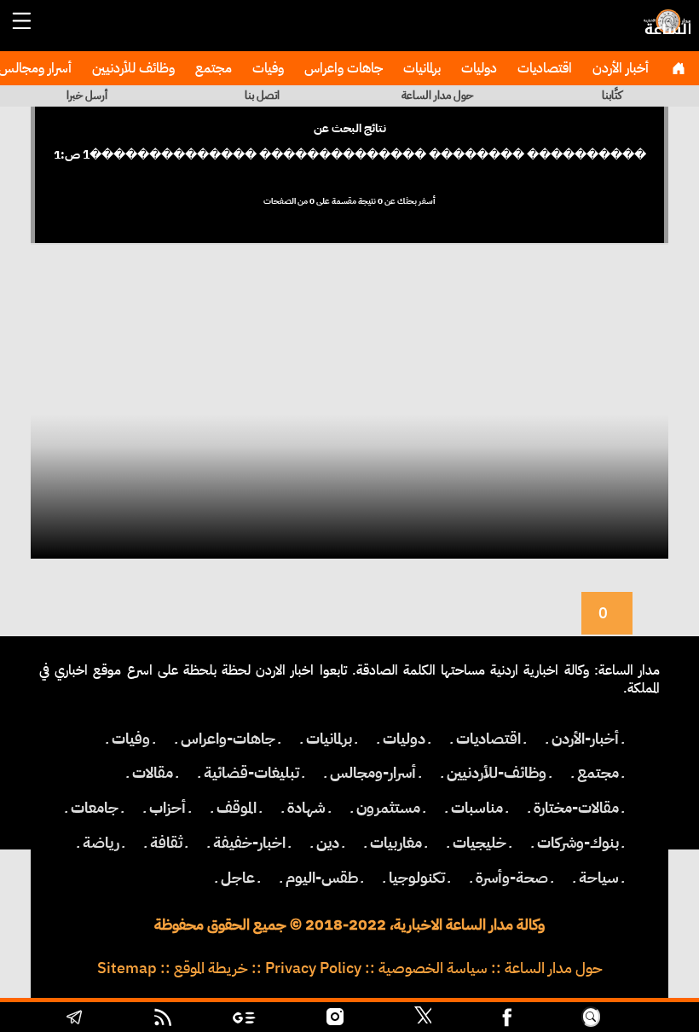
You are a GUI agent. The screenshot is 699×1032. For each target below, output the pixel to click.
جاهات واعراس (342, 68)
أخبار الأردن (619, 68)
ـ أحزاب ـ (167, 808)
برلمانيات (420, 68)
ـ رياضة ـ (101, 843)
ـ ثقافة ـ (166, 843)
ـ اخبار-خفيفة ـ (249, 843)
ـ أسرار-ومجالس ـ (373, 773)
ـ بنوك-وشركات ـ (578, 843)
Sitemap (127, 968)
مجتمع (212, 68)
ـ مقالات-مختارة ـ (576, 808)
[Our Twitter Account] (422, 1019)
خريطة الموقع (211, 968)
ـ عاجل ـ (238, 878)
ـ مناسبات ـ (477, 808)
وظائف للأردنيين (132, 68)
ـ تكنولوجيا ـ (417, 878)
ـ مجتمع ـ (598, 773)
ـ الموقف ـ (236, 808)
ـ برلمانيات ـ (329, 739)
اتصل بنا (262, 95)
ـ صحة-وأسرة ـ (512, 878)
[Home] (678, 68)
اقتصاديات (543, 68)
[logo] (664, 30)
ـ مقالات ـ (152, 773)
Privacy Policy (313, 968)
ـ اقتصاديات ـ (488, 739)
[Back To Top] (647, 1019)
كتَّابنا (612, 95)
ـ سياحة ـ (599, 878)
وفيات (266, 68)
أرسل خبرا (86, 95)
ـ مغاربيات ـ (396, 843)
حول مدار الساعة (437, 95)
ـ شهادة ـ (306, 808)
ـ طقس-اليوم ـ (321, 878)
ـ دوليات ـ (404, 739)
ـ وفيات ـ (131, 739)
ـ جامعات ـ (95, 808)
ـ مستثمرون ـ (388, 808)
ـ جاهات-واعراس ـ (228, 739)
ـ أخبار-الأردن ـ (585, 739)
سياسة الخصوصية (433, 968)
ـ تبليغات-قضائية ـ (251, 773)
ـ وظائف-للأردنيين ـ (497, 773)
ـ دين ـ (327, 843)
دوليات (477, 68)
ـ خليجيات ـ (479, 843)
